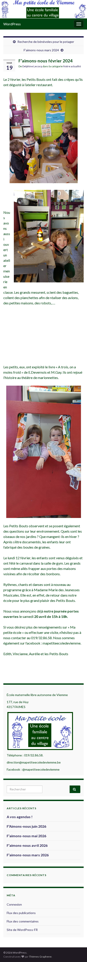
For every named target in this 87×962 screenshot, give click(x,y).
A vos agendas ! (20, 817)
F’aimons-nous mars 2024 (41, 50)
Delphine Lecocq (32, 66)
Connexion (14, 904)
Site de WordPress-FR (22, 930)
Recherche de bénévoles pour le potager (45, 42)
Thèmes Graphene (40, 956)
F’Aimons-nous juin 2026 (26, 826)
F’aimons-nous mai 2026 (26, 836)
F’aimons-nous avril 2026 (27, 845)
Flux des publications (21, 913)
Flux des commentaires (23, 921)
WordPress (12, 24)
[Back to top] (77, 952)
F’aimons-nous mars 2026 (28, 855)
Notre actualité (72, 66)
